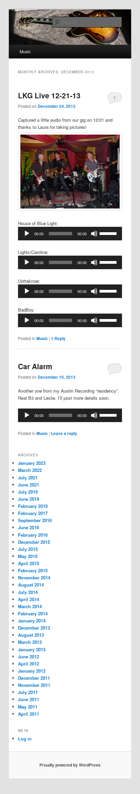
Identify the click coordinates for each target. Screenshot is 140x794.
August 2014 (31, 584)
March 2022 (30, 470)
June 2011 (28, 699)
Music (25, 51)
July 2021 (28, 477)
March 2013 (30, 642)
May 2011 (27, 706)
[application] (70, 233)
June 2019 (28, 499)
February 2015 (33, 570)
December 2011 (34, 678)
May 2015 (27, 556)
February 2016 (33, 535)
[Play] (26, 233)
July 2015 (28, 549)
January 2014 (32, 620)
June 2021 (28, 484)
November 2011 (34, 685)
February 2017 (33, 513)
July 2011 (28, 692)
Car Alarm (35, 366)
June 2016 (28, 527)
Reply (58, 338)
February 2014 (33, 613)
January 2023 (32, 463)
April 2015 (28, 563)
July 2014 (28, 592)
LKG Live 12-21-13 (49, 95)
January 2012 (32, 671)
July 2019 (28, 492)
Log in (25, 738)
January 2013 (32, 649)
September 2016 (35, 520)
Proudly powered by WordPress (70, 765)
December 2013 (34, 627)
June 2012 (28, 656)
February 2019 (33, 506)
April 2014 (28, 599)
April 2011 (28, 714)
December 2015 (34, 542)
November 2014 (34, 577)
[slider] (109, 233)
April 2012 (28, 663)
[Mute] (94, 233)
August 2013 (31, 635)
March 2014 (30, 606)
